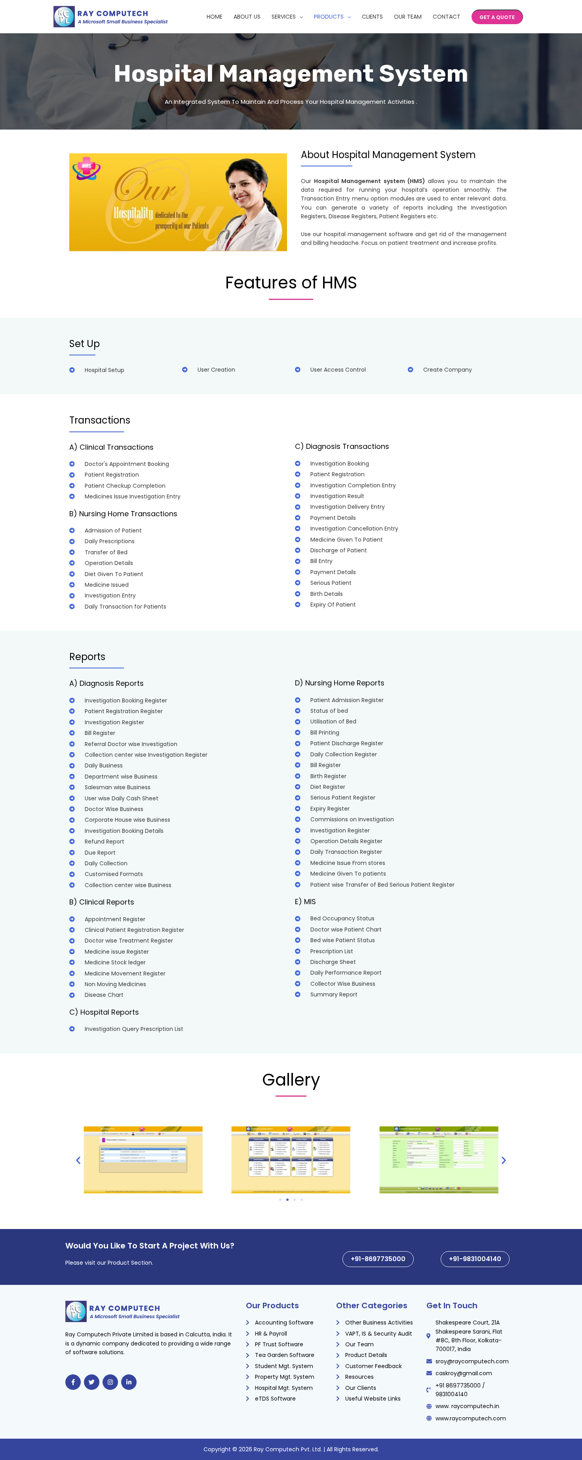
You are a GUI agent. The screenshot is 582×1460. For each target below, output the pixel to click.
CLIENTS (372, 17)
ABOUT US (247, 17)
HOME (215, 17)
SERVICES (284, 17)
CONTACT (446, 17)
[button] (497, 17)
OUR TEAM (408, 17)
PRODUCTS (329, 17)
